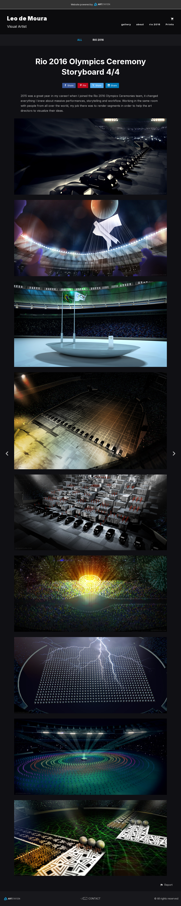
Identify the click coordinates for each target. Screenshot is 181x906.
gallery (126, 24)
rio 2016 (154, 24)
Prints (170, 24)
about (140, 24)
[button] (166, 884)
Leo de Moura (27, 18)
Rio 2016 (98, 39)
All (79, 39)
